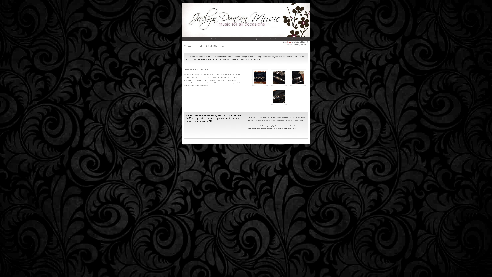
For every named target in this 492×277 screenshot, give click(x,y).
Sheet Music (275, 39)
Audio (227, 39)
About (213, 39)
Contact (292, 39)
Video (241, 39)
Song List (257, 39)
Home (199, 39)
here (289, 42)
